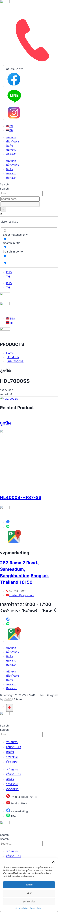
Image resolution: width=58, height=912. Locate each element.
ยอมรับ (29, 884)
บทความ (11, 149)
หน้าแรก (11, 137)
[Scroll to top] (3, 708)
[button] (53, 861)
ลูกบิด (5, 423)
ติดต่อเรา (11, 154)
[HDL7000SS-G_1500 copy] (9, 398)
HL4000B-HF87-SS (20, 497)
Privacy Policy (36, 908)
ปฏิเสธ (29, 893)
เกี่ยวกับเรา (12, 141)
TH (8, 276)
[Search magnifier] (3, 209)
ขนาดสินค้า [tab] (7, 394)
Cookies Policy (21, 908)
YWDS (8, 699)
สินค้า (9, 145)
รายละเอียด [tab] (6, 390)
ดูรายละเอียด (29, 901)
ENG (9, 272)
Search (4, 184)
